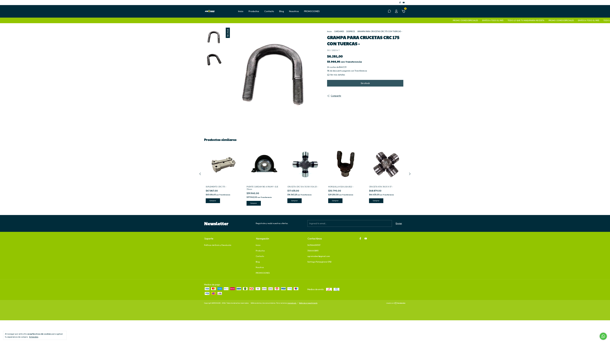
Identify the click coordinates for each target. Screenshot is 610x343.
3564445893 (313, 250)
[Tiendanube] (396, 303)
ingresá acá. (292, 303)
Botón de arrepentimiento (308, 303)
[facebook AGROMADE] (400, 2)
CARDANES (339, 31)
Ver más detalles (337, 75)
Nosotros (294, 11)
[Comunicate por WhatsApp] (603, 336)
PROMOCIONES (312, 11)
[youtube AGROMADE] (404, 2)
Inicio (240, 11)
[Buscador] (389, 12)
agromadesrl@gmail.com (318, 256)
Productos (254, 11)
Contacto (269, 11)
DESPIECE (350, 31)
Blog (281, 11)
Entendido (33, 337)
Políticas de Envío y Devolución (217, 245)
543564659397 (313, 245)
